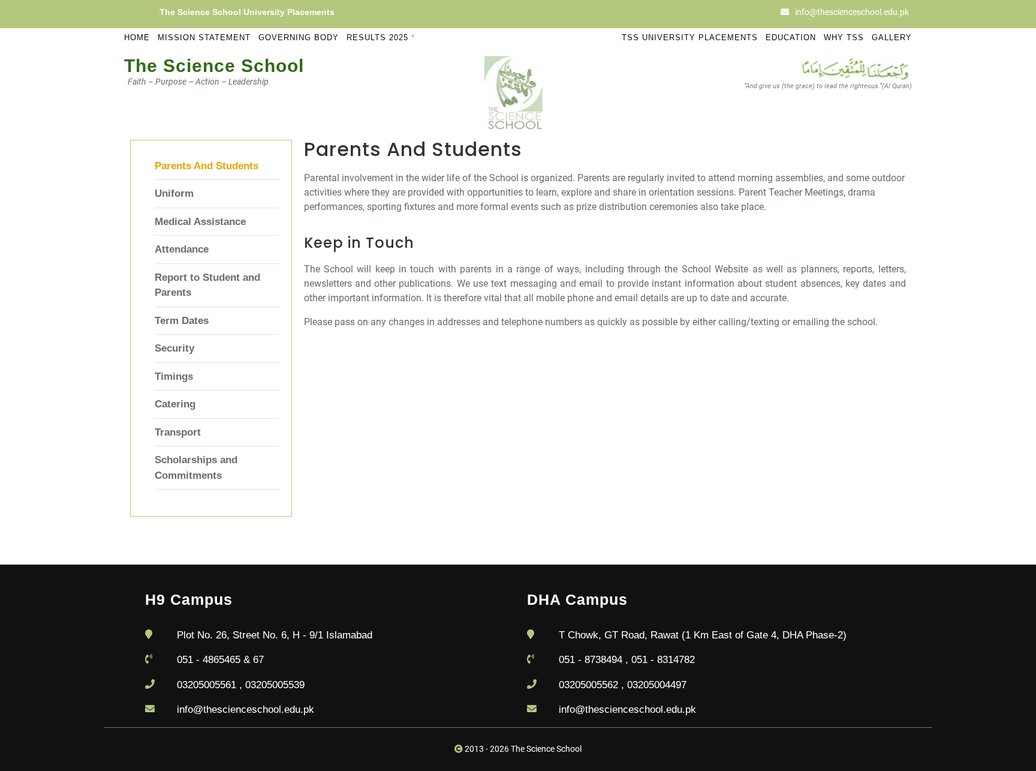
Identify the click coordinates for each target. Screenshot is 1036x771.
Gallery (892, 37)
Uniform (174, 193)
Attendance (182, 249)
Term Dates (182, 320)
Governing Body (298, 37)
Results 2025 (381, 37)
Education (791, 37)
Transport (178, 432)
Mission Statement (204, 37)
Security (174, 348)
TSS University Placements (690, 37)
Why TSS (844, 37)
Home (137, 37)
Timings (174, 376)
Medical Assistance (200, 221)
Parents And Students (206, 166)
